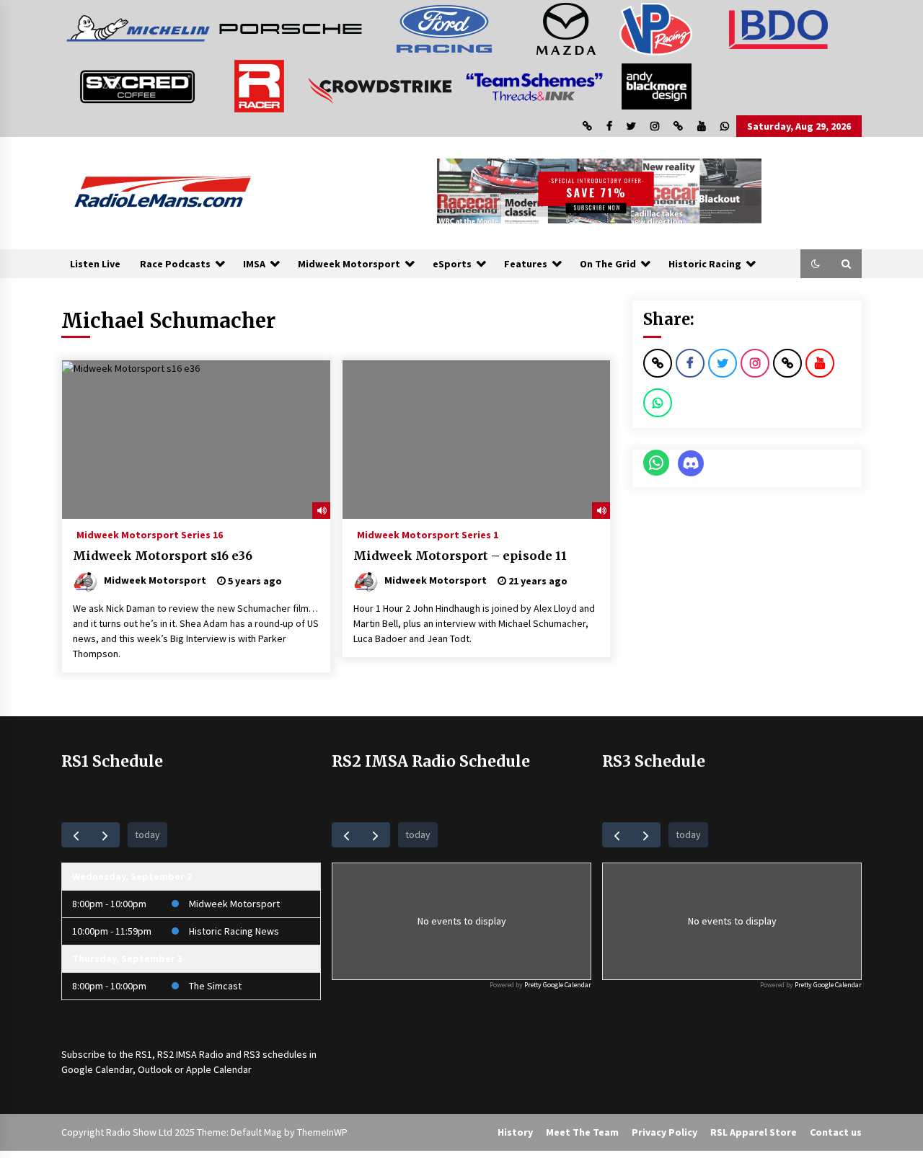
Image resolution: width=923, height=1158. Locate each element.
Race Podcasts (175, 263)
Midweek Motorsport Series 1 (427, 534)
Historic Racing (704, 263)
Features (525, 263)
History (515, 1132)
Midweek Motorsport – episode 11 (460, 555)
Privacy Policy (664, 1132)
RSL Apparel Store (753, 1132)
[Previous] (76, 834)
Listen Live (95, 263)
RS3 (252, 1054)
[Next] (105, 834)
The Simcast (215, 985)
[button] (815, 263)
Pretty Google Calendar (557, 984)
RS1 (144, 1054)
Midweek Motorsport (349, 263)
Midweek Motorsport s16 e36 (162, 555)
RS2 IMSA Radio (190, 1054)
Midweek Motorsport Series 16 (149, 534)
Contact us (836, 1132)
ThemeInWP (322, 1132)
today (147, 834)
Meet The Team (582, 1132)
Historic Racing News (234, 931)
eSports (452, 263)
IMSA (254, 263)
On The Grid (608, 263)
